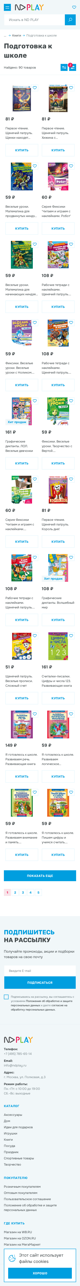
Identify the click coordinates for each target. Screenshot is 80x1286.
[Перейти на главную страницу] (29, 7)
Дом (7, 1121)
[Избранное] (34, 87)
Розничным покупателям (22, 1187)
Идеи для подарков (18, 1127)
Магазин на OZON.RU (20, 1238)
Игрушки (10, 1133)
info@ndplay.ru (15, 1065)
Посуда (9, 1146)
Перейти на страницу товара (20, 87)
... (5, 35)
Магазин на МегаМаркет (22, 1244)
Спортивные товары (19, 1158)
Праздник (11, 1152)
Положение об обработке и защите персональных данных (30, 1207)
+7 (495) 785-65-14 (18, 1054)
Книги (16, 35)
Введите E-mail (20, 971)
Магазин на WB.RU (18, 1232)
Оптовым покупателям (20, 1193)
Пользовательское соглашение (27, 1199)
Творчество (12, 1164)
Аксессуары (13, 1115)
